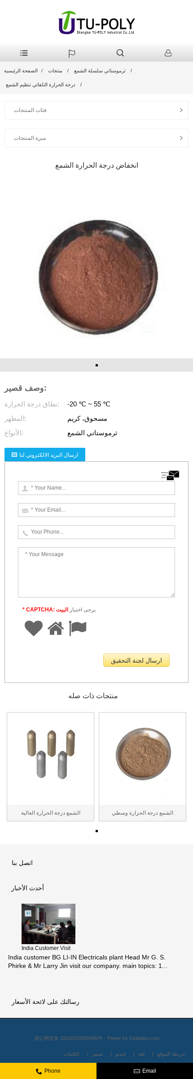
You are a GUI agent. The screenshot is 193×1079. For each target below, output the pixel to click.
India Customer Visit (46, 948)
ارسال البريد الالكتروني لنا (48, 455)
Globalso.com (144, 1038)
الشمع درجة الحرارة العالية (50, 813)
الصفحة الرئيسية (21, 70)
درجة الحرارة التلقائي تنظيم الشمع (40, 84)
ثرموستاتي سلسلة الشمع (100, 70)
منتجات (55, 70)
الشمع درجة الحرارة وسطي (142, 813)
